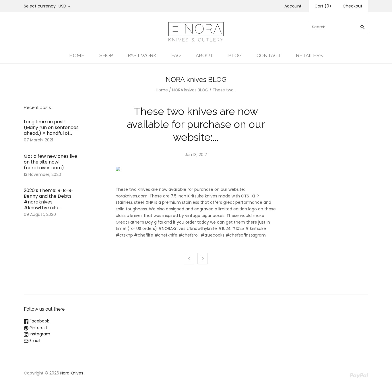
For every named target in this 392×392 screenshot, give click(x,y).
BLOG (235, 55)
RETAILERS (309, 55)
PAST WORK (142, 55)
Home (162, 90)
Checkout (352, 6)
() (323, 6)
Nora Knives (71, 373)
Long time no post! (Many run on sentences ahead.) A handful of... (51, 127)
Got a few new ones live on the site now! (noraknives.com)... (50, 162)
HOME (76, 55)
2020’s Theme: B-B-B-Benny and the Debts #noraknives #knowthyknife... (49, 199)
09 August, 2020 (40, 214)
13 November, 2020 (42, 174)
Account (293, 6)
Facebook (38, 321)
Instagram (39, 334)
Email (34, 340)
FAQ (176, 55)
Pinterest (37, 327)
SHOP (106, 55)
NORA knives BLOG (190, 90)
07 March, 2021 (38, 140)
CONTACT (269, 55)
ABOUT (204, 55)
